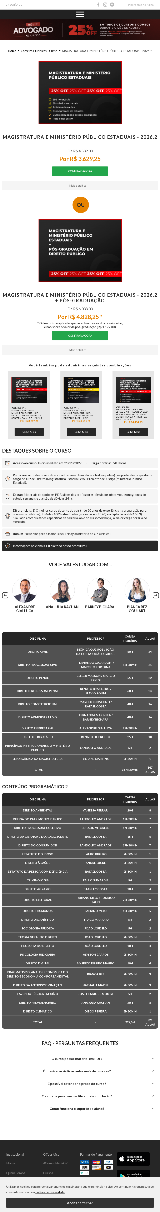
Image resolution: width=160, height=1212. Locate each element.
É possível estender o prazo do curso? (77, 1083)
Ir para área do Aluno (141, 4)
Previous (5, 595)
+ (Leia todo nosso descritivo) (50, 546)
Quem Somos (15, 1173)
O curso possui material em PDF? (76, 1059)
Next (156, 595)
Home (12, 51)
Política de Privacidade (50, 1192)
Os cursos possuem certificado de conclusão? (77, 1096)
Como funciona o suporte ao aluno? (77, 1108)
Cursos (48, 1173)
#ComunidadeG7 (55, 1163)
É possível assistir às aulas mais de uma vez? (77, 1071)
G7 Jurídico (14, 4)
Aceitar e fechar (80, 1203)
